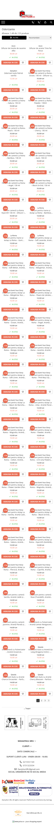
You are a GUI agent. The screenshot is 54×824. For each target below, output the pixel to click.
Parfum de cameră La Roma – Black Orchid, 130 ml (40, 184)
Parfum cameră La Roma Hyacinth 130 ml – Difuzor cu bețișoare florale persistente (14, 211)
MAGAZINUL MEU (26, 741)
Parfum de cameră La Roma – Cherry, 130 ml (40, 129)
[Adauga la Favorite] (23, 63)
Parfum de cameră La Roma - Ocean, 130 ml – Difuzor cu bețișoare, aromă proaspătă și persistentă (40, 74)
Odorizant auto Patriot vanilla (13, 74)
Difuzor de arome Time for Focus (40, 49)
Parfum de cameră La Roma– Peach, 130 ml (14, 129)
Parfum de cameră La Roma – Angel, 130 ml (13, 184)
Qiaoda (40, 647)
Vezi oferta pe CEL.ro (34, 813)
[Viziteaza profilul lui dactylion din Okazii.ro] (18, 812)
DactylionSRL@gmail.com (28, 769)
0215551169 (28, 762)
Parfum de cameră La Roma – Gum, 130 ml (40, 156)
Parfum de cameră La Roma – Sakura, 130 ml (13, 101)
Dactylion (13, 71)
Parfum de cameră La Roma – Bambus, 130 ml (13, 156)
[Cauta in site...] (51, 22)
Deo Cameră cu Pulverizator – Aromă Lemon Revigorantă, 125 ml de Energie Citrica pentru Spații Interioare (41, 623)
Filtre (15, 37)
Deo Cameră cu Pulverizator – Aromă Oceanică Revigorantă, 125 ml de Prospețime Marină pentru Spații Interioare (13, 650)
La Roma (40, 208)
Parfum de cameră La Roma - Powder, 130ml (40, 101)
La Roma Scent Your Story (40, 71)
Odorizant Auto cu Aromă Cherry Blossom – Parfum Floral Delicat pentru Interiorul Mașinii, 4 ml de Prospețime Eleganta (40, 678)
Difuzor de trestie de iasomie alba (13, 49)
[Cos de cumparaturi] (45, 22)
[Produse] (3, 23)
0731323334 (28, 765)
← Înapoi (27, 708)
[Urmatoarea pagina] (48, 700)
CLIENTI (26, 746)
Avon (13, 46)
